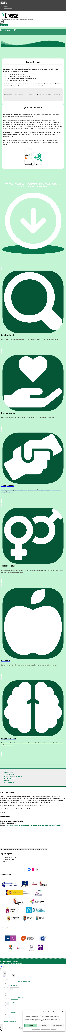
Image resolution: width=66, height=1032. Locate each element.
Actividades (6, 987)
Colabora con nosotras (9, 1022)
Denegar (44, 1025)
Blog (4, 1005)
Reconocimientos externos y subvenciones (18, 982)
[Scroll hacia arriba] (1, 967)
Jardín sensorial (9, 782)
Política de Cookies (36, 1029)
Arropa (6, 780)
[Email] (6, 3)
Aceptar (31, 1025)
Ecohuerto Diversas (10, 778)
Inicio (4, 973)
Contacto (6, 6)
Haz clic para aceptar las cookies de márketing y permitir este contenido (24, 849)
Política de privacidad (45, 1029)
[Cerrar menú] (0, 969)
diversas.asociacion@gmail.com (14, 821)
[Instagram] (4, 3)
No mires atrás (17, 963)
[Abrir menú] (2, 22)
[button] (63, 1012)
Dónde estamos (8, 8)
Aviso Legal (53, 1029)
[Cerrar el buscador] (1, 1025)
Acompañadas (8, 772)
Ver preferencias (57, 1025)
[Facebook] (1, 3)
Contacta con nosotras (12, 985)
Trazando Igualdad (10, 775)
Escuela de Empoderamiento (13, 776)
